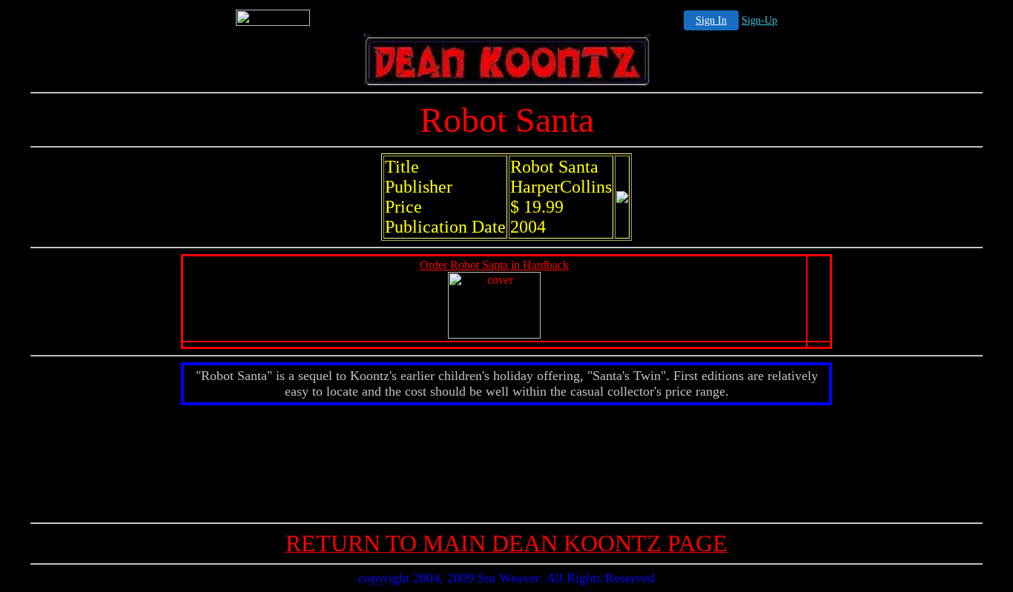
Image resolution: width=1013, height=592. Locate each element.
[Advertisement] (506, 460)
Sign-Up (759, 20)
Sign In (711, 20)
